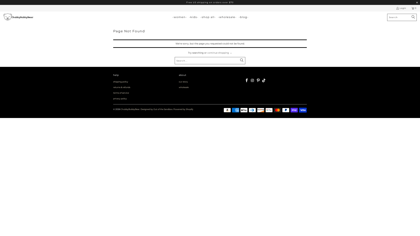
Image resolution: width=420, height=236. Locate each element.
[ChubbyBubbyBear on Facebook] (246, 81)
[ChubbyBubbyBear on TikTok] (264, 81)
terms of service (121, 93)
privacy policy (120, 98)
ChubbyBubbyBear (130, 109)
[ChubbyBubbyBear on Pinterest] (258, 81)
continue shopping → (219, 52)
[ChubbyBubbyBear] (18, 17)
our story (183, 81)
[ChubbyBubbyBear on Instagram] (252, 81)
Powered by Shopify (183, 109)
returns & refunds (121, 87)
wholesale (184, 87)
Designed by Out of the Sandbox (156, 109)
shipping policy (120, 81)
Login (403, 8)
